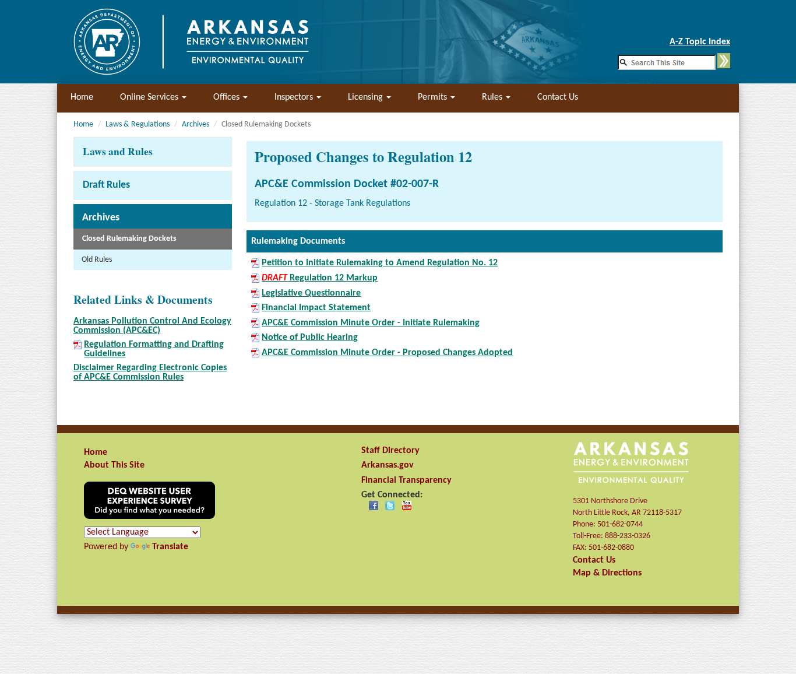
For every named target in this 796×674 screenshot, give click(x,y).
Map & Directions (607, 573)
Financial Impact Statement (316, 308)
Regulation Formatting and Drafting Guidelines (154, 349)
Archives (195, 124)
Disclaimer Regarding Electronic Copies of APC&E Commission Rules (150, 372)
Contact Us (557, 97)
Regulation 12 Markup (320, 278)
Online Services (150, 97)
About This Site (114, 465)
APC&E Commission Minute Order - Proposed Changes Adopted (387, 352)
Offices (227, 97)
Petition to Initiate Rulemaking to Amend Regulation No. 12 (380, 263)
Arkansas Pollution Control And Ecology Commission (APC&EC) (152, 326)
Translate (170, 547)
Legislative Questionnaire (311, 293)
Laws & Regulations (137, 124)
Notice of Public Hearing (310, 337)
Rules (493, 97)
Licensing (366, 97)
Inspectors (294, 97)
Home (82, 97)
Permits (433, 97)
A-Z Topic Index (700, 42)
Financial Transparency (406, 480)
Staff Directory (390, 450)
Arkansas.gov (387, 465)
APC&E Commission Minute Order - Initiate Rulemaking (371, 323)
